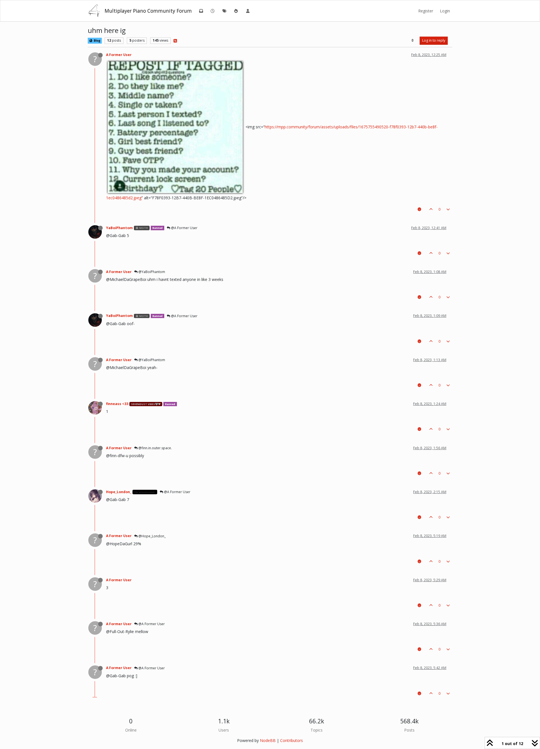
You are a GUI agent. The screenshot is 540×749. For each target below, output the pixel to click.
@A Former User (183, 227)
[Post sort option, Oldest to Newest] (412, 40)
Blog (96, 41)
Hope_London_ (118, 491)
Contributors (291, 740)
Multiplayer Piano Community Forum (148, 10)
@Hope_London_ (152, 536)
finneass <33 (117, 403)
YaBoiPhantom (119, 227)
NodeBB (268, 740)
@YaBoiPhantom (151, 271)
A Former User (119, 54)
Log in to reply (433, 40)
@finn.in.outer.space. (155, 448)
